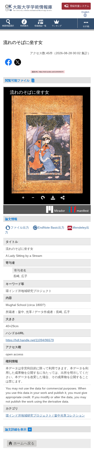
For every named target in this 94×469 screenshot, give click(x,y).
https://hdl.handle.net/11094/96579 (30, 340)
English (85, 12)
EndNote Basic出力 (51, 227)
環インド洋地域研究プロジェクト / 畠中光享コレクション (45, 415)
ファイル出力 (19, 227)
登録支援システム (79, 6)
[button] (8, 23)
